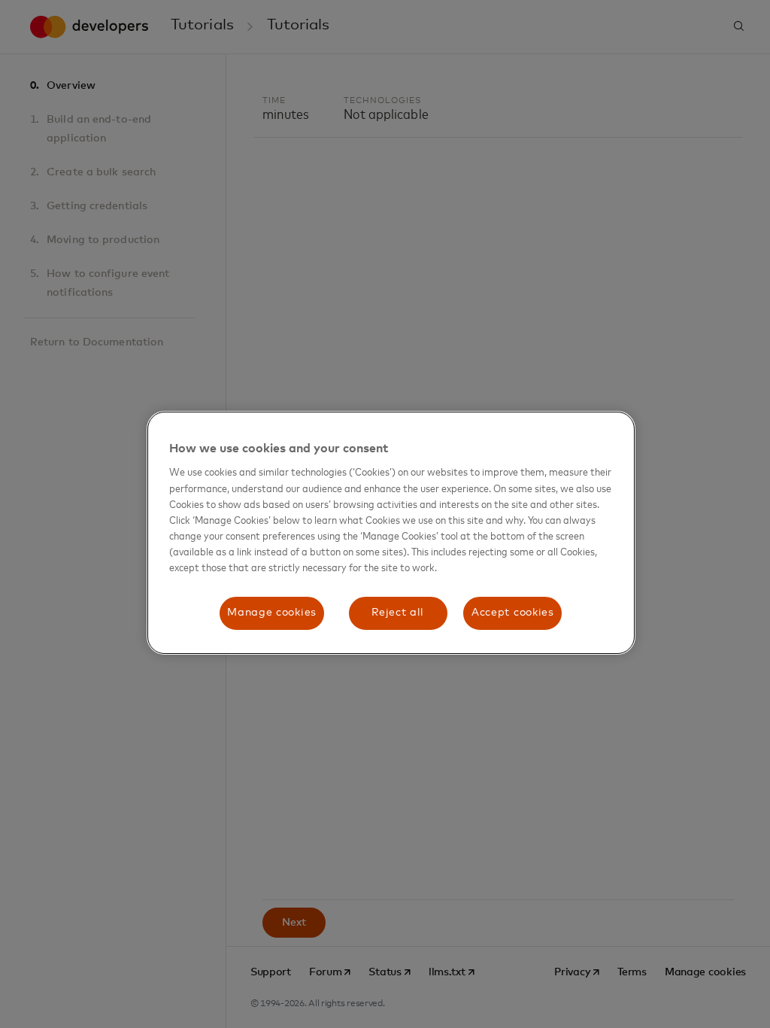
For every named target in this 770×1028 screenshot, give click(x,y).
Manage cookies (272, 612)
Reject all (397, 612)
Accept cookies (512, 612)
